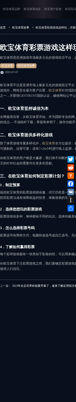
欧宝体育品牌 (11, 9)
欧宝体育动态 (32, 9)
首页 (3, 27)
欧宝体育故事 (20, 27)
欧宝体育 (7, 65)
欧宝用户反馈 (52, 9)
